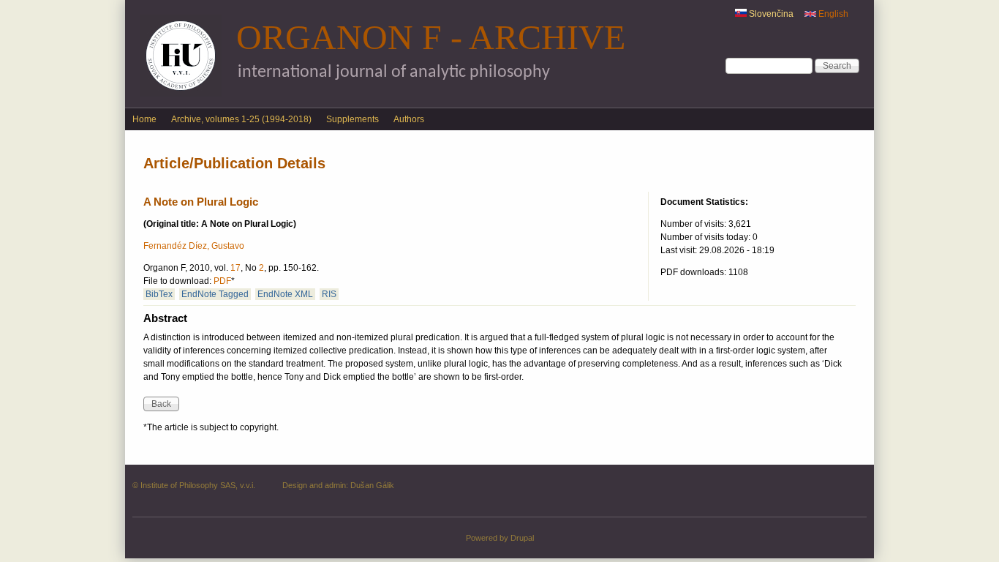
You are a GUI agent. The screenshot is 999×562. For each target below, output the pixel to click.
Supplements (352, 119)
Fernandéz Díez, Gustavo (193, 246)
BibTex (159, 294)
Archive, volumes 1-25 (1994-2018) (241, 119)
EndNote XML (285, 294)
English (832, 14)
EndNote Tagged (215, 294)
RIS (329, 294)
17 (235, 268)
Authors (408, 119)
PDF (222, 281)
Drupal (522, 537)
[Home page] (181, 94)
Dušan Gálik (372, 485)
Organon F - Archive (430, 37)
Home (144, 119)
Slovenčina (770, 14)
